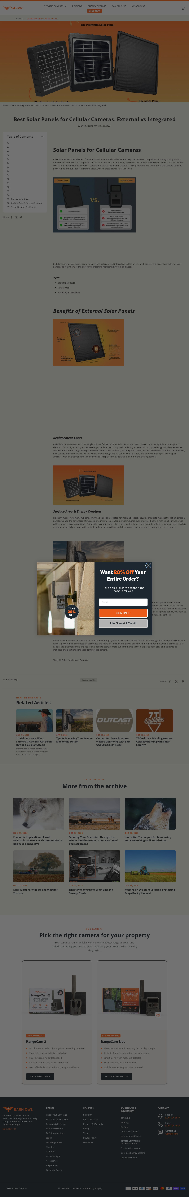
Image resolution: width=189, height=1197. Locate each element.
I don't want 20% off (123, 623)
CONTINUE (123, 613)
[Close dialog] (148, 565)
